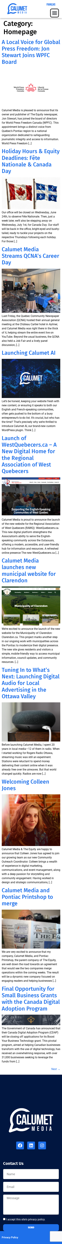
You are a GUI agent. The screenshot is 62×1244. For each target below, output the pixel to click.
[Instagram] (42, 1145)
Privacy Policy (10, 1237)
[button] (54, 13)
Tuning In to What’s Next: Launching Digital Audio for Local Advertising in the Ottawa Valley (30, 683)
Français (50, 4)
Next (55, 1069)
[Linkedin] (31, 1145)
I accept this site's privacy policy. (25, 1219)
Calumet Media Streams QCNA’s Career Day (30, 256)
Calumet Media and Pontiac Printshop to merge (27, 897)
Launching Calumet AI (28, 353)
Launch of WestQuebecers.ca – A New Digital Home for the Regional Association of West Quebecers (29, 455)
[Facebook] (20, 1145)
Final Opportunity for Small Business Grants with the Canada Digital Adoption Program (31, 999)
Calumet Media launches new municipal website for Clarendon (29, 570)
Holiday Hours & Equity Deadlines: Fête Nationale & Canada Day (31, 161)
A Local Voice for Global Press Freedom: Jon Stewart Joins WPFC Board (31, 52)
